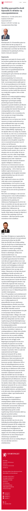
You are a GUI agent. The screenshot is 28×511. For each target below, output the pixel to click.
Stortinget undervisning (8, 476)
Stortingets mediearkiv (8, 478)
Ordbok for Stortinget (7, 479)
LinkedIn (6, 498)
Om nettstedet (6, 483)
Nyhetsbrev (5, 481)
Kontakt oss (5, 467)
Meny (24, 2)
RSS (5, 502)
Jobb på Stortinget (7, 488)
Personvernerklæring (7, 485)
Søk (20, 2)
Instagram (7, 496)
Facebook (7, 493)
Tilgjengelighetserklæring (8, 486)
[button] (20, 2)
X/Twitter (7, 494)
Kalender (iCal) (8, 503)
